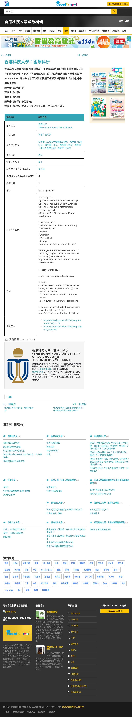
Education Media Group (73, 707)
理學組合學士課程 (54, 513)
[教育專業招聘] (9, 611)
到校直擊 (115, 31)
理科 (40, 155)
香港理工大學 (58, 502)
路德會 (7, 583)
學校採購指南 (94, 31)
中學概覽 (74, 625)
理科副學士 (95, 513)
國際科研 (42, 124)
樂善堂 (96, 583)
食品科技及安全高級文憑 (14, 461)
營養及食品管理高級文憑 (100, 493)
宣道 (97, 570)
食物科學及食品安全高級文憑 (102, 489)
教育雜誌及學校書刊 (79, 686)
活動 (59, 31)
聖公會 (7, 570)
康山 (19, 590)
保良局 (100, 563)
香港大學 (13, 480)
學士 (40, 162)
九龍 (26, 583)
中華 (34, 570)
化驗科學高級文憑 (11, 443)
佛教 (65, 563)
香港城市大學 (101, 436)
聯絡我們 (52, 712)
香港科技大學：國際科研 (27, 61)
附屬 (67, 570)
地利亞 (57, 576)
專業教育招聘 (76, 680)
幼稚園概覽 (75, 613)
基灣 (36, 563)
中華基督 (26, 576)
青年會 (106, 570)
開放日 (52, 31)
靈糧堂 (82, 563)
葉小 (27, 590)
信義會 (15, 576)
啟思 (56, 563)
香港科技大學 (44, 134)
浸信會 (110, 563)
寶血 (59, 570)
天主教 (67, 576)
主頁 (6, 31)
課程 (127, 21)
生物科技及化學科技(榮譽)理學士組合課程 (65, 509)
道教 (26, 570)
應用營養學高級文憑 (12, 447)
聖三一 (116, 570)
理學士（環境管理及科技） (15, 529)
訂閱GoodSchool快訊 (119, 4)
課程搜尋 (74, 643)
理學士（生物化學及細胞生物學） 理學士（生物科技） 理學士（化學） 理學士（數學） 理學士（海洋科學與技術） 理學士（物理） (60, 144)
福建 (91, 563)
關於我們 (41, 712)
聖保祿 (120, 563)
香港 (120, 576)
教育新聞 (46, 590)
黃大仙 (111, 576)
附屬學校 (100, 576)
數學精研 (50, 447)
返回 (10, 397)
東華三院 (26, 563)
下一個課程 (83, 55)
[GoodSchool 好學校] (66, 5)
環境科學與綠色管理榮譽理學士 (60, 546)
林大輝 (17, 570)
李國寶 (86, 583)
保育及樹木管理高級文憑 (14, 450)
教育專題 (105, 31)
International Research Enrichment (55, 127)
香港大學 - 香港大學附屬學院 (65, 480)
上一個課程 (6, 55)
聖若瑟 (77, 576)
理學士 (6, 487)
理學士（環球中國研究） (14, 533)
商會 (34, 583)
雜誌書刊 (82, 31)
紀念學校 (44, 583)
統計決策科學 (9, 494)
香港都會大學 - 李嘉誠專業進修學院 (111, 522)
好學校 (76, 570)
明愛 (73, 563)
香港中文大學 (58, 436)
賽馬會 (76, 583)
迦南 (105, 583)
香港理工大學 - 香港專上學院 (108, 502)
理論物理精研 (52, 450)
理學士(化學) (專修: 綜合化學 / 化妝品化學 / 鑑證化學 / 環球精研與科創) (108, 453)
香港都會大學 (58, 522)
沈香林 (15, 563)
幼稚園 (27, 31)
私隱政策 (31, 712)
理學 (48, 454)
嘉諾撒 (47, 576)
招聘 (124, 31)
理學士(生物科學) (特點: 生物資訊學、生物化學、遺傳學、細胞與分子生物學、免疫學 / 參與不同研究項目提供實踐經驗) (109, 446)
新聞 (36, 590)
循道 (6, 576)
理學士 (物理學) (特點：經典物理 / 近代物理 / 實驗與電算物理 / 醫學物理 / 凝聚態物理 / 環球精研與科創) (109, 462)
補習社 (73, 31)
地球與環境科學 (53, 443)
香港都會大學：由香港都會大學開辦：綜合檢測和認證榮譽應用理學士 (68, 409)
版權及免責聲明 (18, 712)
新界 (55, 583)
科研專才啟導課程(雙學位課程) (16, 490)
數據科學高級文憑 (54, 490)
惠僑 (6, 563)
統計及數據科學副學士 (99, 509)
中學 (13, 31)
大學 (44, 31)
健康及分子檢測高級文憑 (100, 529)
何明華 (114, 583)
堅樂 (123, 583)
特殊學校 (36, 31)
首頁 (121, 21)
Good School (46, 570)
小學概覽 (74, 619)
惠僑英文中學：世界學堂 (55, 647)
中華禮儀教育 (52, 612)
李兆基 (17, 583)
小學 (20, 31)
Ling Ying (9, 590)
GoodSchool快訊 (115, 611)
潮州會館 (46, 563)
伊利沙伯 (88, 576)
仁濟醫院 (87, 570)
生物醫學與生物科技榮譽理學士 (60, 542)
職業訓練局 (14, 436)
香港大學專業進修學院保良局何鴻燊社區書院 (109, 481)
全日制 (41, 169)
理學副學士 (51, 487)
